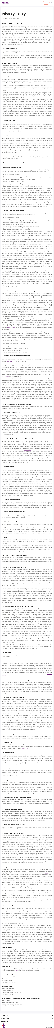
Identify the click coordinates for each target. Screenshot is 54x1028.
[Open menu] (51, 3)
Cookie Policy (11, 327)
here (46, 873)
